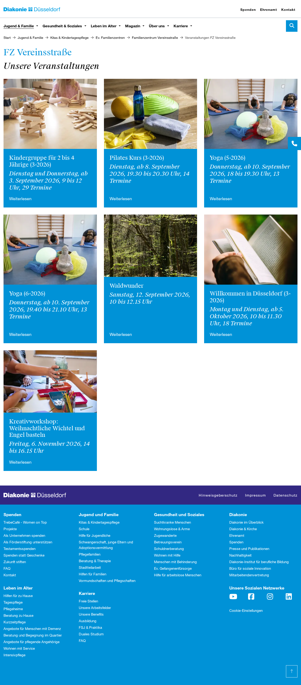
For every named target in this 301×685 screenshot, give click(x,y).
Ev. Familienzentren (110, 38)
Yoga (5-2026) (227, 157)
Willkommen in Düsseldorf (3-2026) (250, 297)
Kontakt (288, 10)
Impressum (255, 495)
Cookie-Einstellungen (246, 610)
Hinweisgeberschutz (218, 495)
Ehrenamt (268, 10)
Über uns (157, 26)
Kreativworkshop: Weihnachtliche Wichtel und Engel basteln (47, 428)
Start (7, 38)
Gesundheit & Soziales (62, 26)
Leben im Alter (103, 26)
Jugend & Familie (19, 26)
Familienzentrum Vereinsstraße (155, 38)
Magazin (132, 26)
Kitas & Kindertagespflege (69, 38)
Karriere (181, 26)
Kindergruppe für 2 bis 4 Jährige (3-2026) (41, 161)
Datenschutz (285, 495)
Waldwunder (126, 285)
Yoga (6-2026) (27, 293)
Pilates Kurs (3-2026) (137, 157)
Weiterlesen (20, 198)
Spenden (248, 10)
